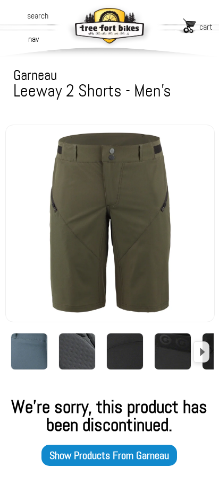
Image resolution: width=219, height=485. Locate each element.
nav (33, 39)
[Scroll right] (201, 352)
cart (206, 26)
